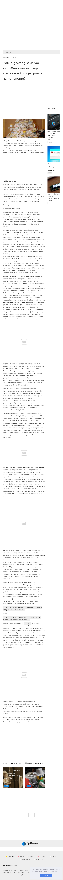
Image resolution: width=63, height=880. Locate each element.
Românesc (11, 856)
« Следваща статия (12, 763)
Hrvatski (54, 856)
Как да (14, 57)
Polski (22, 856)
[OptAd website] (39, 179)
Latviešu (31, 856)
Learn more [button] (54, 871)
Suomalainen (26, 860)
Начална (6, 57)
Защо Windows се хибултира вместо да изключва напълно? (53, 135)
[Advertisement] (31, 12)
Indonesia (43, 856)
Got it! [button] (46, 875)
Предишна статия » (34, 763)
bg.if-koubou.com (10, 865)
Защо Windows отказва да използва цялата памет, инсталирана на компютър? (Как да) (35, 778)
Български (39, 860)
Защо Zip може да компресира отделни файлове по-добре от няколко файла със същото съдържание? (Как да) (12, 774)
